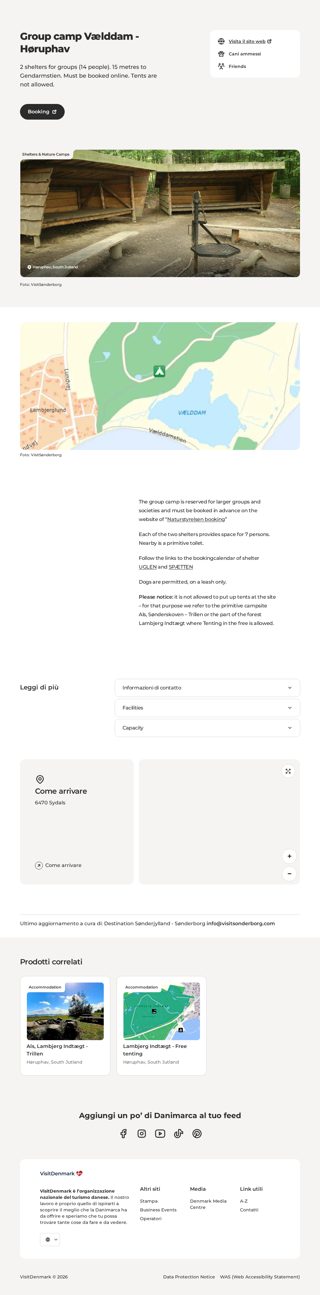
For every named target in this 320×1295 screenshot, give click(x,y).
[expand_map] (288, 771)
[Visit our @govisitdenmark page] (178, 1133)
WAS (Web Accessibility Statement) (260, 1277)
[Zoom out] (289, 873)
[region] (219, 822)
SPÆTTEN (181, 567)
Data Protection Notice (189, 1277)
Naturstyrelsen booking (196, 519)
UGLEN (148, 567)
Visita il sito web (247, 41)
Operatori (151, 1218)
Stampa (149, 1201)
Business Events (158, 1210)
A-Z (244, 1201)
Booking (38, 112)
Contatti (249, 1210)
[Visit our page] (141, 1133)
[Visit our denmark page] (123, 1133)
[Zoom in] (289, 856)
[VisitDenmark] (61, 1173)
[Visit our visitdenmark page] (160, 1133)
